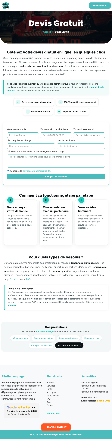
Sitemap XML (53, 413)
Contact (50, 405)
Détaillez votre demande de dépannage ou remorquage (35, 151)
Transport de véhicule (41, 345)
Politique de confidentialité (94, 391)
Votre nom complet (17, 129)
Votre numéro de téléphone (54, 129)
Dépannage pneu (92, 338)
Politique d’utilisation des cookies (93, 387)
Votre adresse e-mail (84, 129)
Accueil (47, 31)
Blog (48, 402)
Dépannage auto (20, 338)
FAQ (28, 279)
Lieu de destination (67, 140)
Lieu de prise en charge (19, 140)
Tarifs (49, 389)
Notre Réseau (53, 395)
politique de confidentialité (36, 171)
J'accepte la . (30, 171)
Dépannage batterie (68, 338)
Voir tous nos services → (69, 345)
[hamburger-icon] (83, 5)
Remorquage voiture (43, 338)
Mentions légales (89, 382)
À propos (12, 305)
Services (15, 279)
